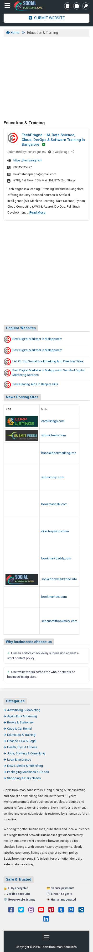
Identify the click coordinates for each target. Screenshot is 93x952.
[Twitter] (21, 910)
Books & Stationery (20, 722)
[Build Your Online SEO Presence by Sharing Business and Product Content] (21, 477)
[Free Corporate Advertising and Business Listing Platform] (21, 421)
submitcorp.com (52, 477)
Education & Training (21, 735)
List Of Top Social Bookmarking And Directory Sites (47, 361)
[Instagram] (31, 910)
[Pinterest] (51, 910)
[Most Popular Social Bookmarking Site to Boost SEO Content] (21, 453)
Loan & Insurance (19, 759)
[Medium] (71, 910)
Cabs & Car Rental (19, 728)
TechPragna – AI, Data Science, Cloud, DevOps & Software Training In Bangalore (53, 140)
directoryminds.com (55, 531)
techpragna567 (36, 152)
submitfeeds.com (53, 435)
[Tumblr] (61, 910)
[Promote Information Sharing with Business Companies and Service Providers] (21, 504)
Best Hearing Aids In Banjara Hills (35, 384)
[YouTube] (41, 910)
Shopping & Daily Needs (24, 778)
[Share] (73, 152)
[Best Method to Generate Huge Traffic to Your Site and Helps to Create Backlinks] (21, 531)
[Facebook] (11, 910)
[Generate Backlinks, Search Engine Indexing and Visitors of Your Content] (21, 435)
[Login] (85, 6)
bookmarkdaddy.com (56, 558)
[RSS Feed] (81, 910)
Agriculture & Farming (22, 716)
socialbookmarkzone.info (59, 579)
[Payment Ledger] (76, 6)
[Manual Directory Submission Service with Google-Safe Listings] (21, 621)
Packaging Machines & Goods (28, 772)
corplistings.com (53, 421)
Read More (37, 212)
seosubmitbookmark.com (59, 621)
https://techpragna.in (27, 160)
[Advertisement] (46, 77)
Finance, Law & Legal (21, 741)
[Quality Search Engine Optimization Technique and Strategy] (21, 597)
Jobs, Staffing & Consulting (26, 753)
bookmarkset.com (54, 596)
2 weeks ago (60, 153)
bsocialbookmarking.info (58, 453)
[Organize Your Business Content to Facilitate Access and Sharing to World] (21, 558)
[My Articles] (67, 6)
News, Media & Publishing (25, 766)
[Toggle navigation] (7, 5)
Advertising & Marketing (23, 710)
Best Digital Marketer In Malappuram (37, 339)
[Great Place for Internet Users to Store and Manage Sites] (29, 5)
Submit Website (49, 18)
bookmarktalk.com (54, 504)
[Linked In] (46, 919)
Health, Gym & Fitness (22, 747)
